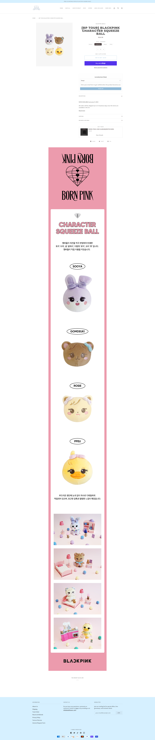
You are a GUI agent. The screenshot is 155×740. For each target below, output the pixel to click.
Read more (82, 110)
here (77, 708)
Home (33, 18)
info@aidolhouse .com (69, 710)
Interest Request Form (38, 723)
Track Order (35, 712)
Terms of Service (37, 720)
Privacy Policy (36, 717)
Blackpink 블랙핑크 (101, 23)
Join (119, 712)
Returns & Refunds (37, 714)
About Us (35, 706)
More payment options (100, 67)
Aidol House (75, 729)
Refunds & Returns (84, 120)
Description (82, 96)
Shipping (81, 116)
